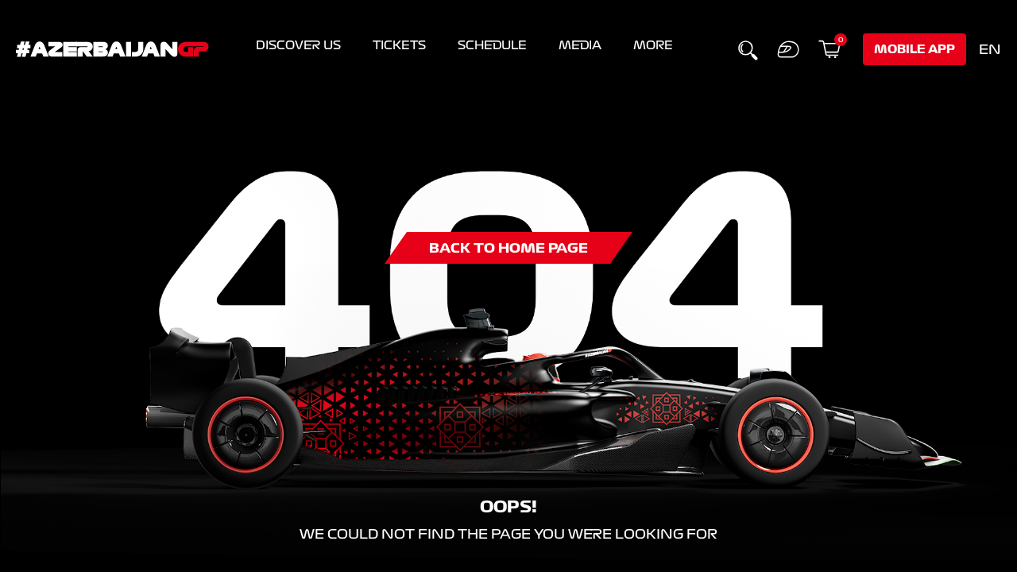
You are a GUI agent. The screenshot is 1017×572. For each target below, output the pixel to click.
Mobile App (914, 49)
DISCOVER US (298, 45)
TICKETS (399, 45)
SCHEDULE (492, 45)
